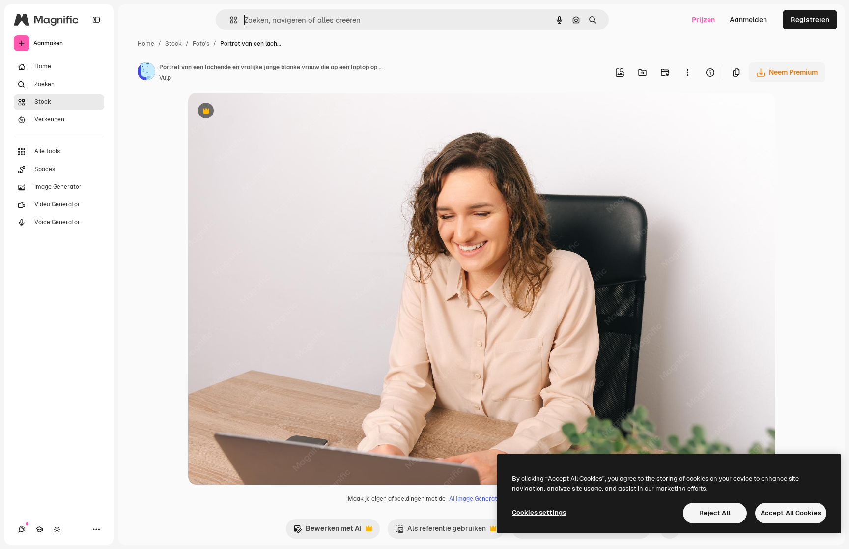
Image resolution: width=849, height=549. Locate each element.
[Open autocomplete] (229, 20)
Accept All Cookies (791, 513)
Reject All (715, 513)
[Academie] (39, 529)
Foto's (201, 44)
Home (146, 44)
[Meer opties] (687, 72)
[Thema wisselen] (57, 529)
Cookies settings (539, 512)
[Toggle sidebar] (96, 20)
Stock (173, 44)
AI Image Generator (476, 499)
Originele (252, 111)
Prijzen (703, 19)
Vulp (165, 78)
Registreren (810, 19)
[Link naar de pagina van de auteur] (146, 72)
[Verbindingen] (21, 529)
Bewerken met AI (327, 531)
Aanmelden (748, 19)
